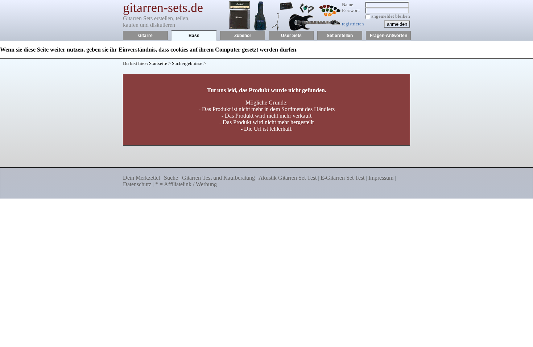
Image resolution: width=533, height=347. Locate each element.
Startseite (158, 63)
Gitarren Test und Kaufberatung (218, 178)
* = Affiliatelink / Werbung (186, 184)
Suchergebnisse (187, 63)
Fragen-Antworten (388, 35)
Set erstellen (340, 35)
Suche (171, 178)
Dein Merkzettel (141, 178)
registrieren (353, 23)
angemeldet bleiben (390, 16)
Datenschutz (137, 184)
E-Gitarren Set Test (342, 178)
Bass (194, 35)
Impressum (380, 178)
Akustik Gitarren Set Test (288, 178)
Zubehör (242, 35)
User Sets (291, 35)
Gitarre (145, 35)
